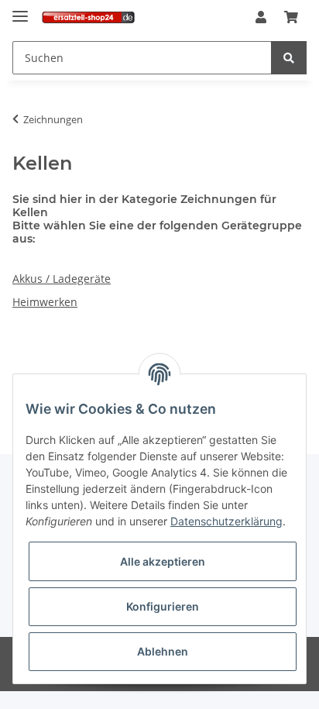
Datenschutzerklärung (226, 521)
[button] (261, 18)
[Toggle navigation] (20, 9)
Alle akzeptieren (162, 561)
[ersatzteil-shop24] (88, 17)
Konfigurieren (162, 606)
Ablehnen (162, 651)
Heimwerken (44, 301)
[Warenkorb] (291, 18)
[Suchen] (289, 57)
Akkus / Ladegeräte (61, 278)
